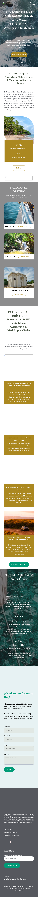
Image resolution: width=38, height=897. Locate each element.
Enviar (9, 769)
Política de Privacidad (11, 832)
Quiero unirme (12, 865)
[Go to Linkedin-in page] (11, 842)
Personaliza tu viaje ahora (19, 564)
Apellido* (7, 736)
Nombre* (7, 726)
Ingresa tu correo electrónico (13, 855)
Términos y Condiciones (11, 835)
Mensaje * (7, 754)
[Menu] (34, 4)
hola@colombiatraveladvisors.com (15, 879)
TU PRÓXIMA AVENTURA (19, 54)
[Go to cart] (30, 3)
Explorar (18, 168)
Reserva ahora (24, 226)
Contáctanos (8, 829)
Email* (6, 745)
